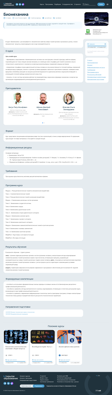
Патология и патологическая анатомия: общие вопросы (15, 348)
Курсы (42, 4)
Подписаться (38, 386)
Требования (91, 70)
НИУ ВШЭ (64, 355)
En (99, 375)
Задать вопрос (44, 380)
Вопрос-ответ (44, 378)
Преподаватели (92, 62)
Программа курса (93, 72)
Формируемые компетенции (96, 77)
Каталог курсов (25, 376)
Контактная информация (64, 378)
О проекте (77, 4)
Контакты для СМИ (62, 376)
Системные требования (47, 382)
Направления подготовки (95, 79)
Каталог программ (26, 378)
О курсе (89, 60)
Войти (101, 4)
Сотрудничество (67, 4)
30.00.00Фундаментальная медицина (17, 314)
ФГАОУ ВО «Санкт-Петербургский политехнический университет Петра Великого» (100, 32)
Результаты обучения (94, 74)
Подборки (57, 4)
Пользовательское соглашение (66, 380)
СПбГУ (10, 355)
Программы (49, 4)
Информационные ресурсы (96, 67)
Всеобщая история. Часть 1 (42, 347)
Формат (89, 65)
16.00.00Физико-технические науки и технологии (20, 312)
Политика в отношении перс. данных (68, 382)
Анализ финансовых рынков (69, 347)
